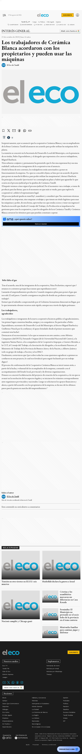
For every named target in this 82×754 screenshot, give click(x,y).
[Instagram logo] (22, 684)
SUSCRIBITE (67, 15)
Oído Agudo (50, 22)
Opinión (58, 22)
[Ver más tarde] (3, 131)
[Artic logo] (7, 736)
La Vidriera (41, 22)
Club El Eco (62, 24)
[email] (14, 131)
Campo (34, 22)
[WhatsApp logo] (13, 684)
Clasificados (14, 24)
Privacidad (36, 744)
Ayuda (27, 744)
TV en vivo (39, 24)
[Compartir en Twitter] (8, 131)
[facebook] (19, 131)
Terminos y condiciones (49, 744)
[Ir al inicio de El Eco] (43, 15)
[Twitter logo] (8, 684)
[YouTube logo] (4, 684)
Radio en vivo (50, 24)
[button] (4, 137)
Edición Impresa (27, 24)
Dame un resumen (41, 224)
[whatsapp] (24, 131)
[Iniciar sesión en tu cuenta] (77, 15)
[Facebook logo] (17, 684)
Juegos (72, 24)
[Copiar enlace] (30, 131)
